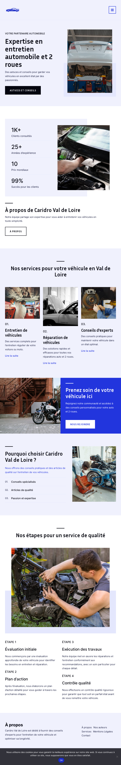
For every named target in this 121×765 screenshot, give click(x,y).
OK (61, 760)
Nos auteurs (100, 727)
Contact (86, 735)
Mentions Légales (103, 731)
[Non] (117, 756)
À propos (87, 727)
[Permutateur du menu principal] (112, 10)
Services (86, 731)
